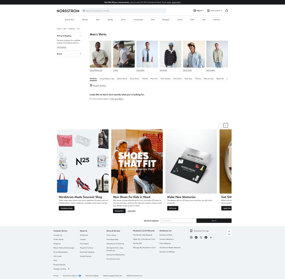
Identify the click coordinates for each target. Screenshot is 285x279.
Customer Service (60, 231)
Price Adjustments (60, 252)
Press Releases (165, 243)
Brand (59, 53)
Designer (165, 20)
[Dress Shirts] (147, 54)
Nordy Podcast (86, 256)
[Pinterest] (196, 237)
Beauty (110, 20)
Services (217, 20)
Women (85, 20)
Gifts (192, 20)
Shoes (123, 20)
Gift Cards (172, 208)
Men (98, 20)
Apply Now (176, 2)
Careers (83, 239)
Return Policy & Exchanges (63, 247)
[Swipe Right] (226, 125)
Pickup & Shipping (64, 36)
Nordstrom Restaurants (116, 254)
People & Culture (86, 247)
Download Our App (201, 231)
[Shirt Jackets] (217, 54)
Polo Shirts (163, 70)
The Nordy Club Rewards (142, 235)
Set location (61, 47)
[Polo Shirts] (170, 54)
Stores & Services (113, 231)
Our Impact (84, 243)
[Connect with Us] (211, 237)
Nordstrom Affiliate (167, 251)
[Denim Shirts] (194, 54)
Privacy (55, 276)
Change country (59, 269)
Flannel (145, 78)
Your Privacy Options (70, 276)
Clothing (71, 29)
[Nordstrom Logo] (68, 11)
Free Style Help (112, 239)
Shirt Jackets (210, 70)
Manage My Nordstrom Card (144, 247)
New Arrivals (209, 78)
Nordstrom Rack (166, 235)
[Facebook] (206, 237)
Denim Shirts (187, 70)
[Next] (227, 78)
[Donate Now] (137, 161)
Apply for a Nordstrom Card (144, 239)
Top (229, 234)
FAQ (55, 260)
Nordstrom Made (66, 208)
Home (179, 20)
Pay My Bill (137, 243)
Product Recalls (59, 264)
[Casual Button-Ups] (100, 54)
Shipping (56, 243)
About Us (83, 231)
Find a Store (111, 235)
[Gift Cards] (191, 161)
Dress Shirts (140, 70)
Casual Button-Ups (96, 70)
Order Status (58, 239)
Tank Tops (188, 78)
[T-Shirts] (124, 54)
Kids (152, 20)
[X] (201, 237)
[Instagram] (191, 237)
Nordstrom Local (113, 259)
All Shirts (93, 78)
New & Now (69, 20)
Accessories (138, 20)
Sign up (214, 221)
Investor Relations (167, 239)
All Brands (84, 235)
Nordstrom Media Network (170, 247)
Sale (203, 20)
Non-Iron (154, 78)
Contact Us (57, 235)
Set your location (99, 85)
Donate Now (119, 211)
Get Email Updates (87, 252)
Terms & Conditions (92, 276)
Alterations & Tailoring (115, 243)
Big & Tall (220, 78)
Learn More (131, 211)
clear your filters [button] (117, 99)
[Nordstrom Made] (83, 161)
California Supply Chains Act (112, 276)
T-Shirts (115, 70)
